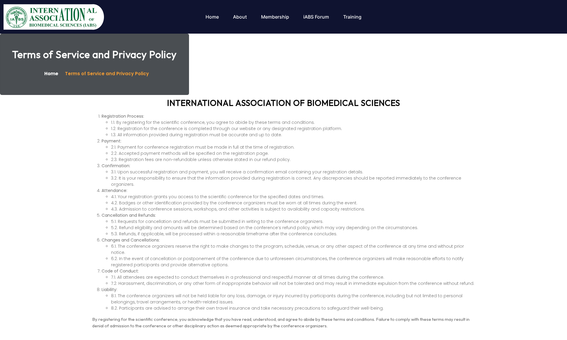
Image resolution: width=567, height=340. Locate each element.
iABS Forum (316, 17)
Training (352, 17)
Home (212, 17)
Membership (275, 17)
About (240, 17)
